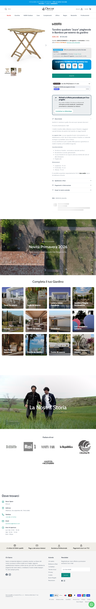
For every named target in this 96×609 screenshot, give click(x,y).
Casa (38, 15)
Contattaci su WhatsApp (64, 111)
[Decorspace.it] (48, 9)
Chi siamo (51, 561)
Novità (9, 15)
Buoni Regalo (52, 577)
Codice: (51, 3)
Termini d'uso (52, 569)
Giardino (17, 15)
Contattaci (51, 566)
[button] (48, 399)
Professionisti (85, 15)
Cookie (50, 575)
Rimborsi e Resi (53, 564)
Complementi (47, 15)
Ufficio (57, 15)
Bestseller (74, 15)
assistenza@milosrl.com (13, 523)
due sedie (82, 173)
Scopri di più (77, 54)
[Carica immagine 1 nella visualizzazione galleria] (26, 44)
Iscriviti (66, 575)
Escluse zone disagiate (73, 42)
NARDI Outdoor (28, 15)
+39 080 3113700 (11, 517)
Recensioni (51, 580)
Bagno (65, 15)
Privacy (50, 572)
